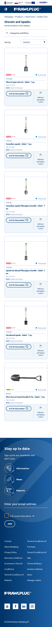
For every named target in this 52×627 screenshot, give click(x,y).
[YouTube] (7, 606)
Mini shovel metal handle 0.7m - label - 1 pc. (25, 397)
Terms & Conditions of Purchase (36, 544)
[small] (26, 63)
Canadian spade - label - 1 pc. (19, 144)
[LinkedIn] (24, 606)
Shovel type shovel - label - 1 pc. (20, 82)
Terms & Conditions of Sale (36, 555)
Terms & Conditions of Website (14, 577)
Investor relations (35, 569)
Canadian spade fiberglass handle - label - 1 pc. (25, 207)
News (29, 574)
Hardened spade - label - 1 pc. (19, 335)
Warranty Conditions (13, 558)
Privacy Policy (10, 552)
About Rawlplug (11, 546)
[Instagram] (32, 606)
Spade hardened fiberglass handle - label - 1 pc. (25, 271)
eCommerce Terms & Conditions (13, 566)
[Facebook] (15, 606)
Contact (8, 541)
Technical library (34, 563)
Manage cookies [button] (34, 580)
